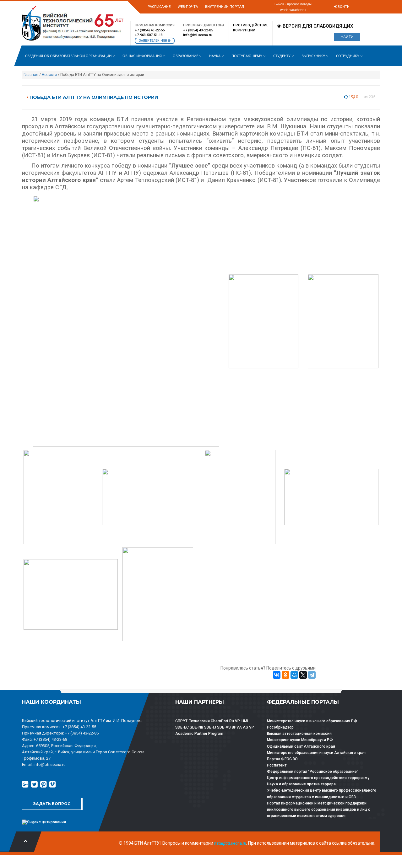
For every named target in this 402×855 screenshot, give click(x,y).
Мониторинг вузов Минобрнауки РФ (300, 740)
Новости (49, 74)
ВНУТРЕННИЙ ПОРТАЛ (224, 7)
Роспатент (276, 765)
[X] (303, 675)
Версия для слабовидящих (317, 26)
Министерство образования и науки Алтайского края (316, 753)
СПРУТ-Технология (192, 721)
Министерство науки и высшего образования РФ (312, 721)
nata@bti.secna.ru (230, 843)
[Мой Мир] (294, 675)
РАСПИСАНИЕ (159, 7)
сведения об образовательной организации (68, 55)
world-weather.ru (293, 10)
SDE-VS (224, 727)
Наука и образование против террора (301, 784)
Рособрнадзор (280, 727)
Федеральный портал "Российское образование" (312, 771)
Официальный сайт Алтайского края (301, 746)
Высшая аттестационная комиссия (299, 733)
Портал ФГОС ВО (282, 759)
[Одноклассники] (285, 675)
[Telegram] (312, 675)
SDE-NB (196, 727)
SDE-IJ (210, 727)
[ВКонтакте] (276, 675)
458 (164, 41)
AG (245, 727)
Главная (31, 74)
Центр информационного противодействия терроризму (318, 778)
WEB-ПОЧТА (188, 7)
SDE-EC (182, 727)
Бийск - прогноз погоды (293, 4)
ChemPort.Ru (222, 721)
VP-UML (242, 721)
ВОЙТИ (343, 7)
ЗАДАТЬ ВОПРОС (51, 803)
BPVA (237, 727)
